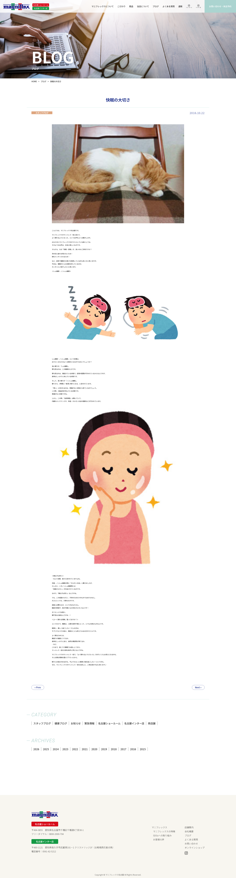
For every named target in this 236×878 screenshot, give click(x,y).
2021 (85, 749)
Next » (198, 687)
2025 (46, 749)
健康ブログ (61, 723)
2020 (94, 749)
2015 (143, 749)
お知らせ (76, 723)
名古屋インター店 (134, 723)
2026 (36, 749)
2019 (104, 749)
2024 (56, 749)
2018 (114, 749)
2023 (65, 749)
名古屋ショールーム (109, 723)
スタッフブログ (42, 723)
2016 (133, 749)
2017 (123, 749)
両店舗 (151, 723)
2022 (75, 749)
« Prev (38, 687)
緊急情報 (89, 723)
